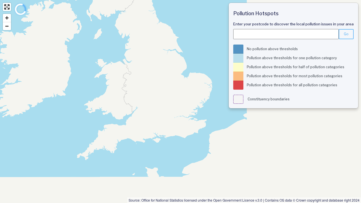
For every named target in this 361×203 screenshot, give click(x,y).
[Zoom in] (7, 18)
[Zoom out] (7, 26)
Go (346, 34)
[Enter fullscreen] (7, 7)
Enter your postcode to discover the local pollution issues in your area (293, 24)
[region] (180, 101)
